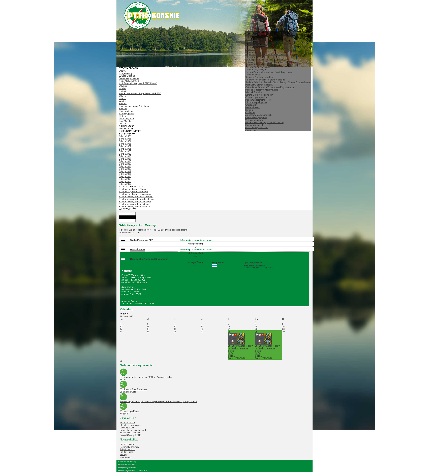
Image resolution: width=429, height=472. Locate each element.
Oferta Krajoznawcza (129, 78)
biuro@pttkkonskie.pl (137, 282)
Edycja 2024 (125, 141)
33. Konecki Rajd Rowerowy (133, 389)
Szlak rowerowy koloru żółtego (133, 204)
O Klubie (123, 86)
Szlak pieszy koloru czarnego (133, 191)
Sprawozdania (252, 39)
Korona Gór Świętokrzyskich (259, 95)
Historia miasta (127, 444)
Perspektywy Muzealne (256, 127)
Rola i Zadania (126, 111)
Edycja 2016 (125, 161)
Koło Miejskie (125, 121)
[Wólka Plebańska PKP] (123, 240)
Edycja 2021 (125, 149)
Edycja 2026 (125, 136)
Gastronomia (126, 457)
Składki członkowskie (130, 425)
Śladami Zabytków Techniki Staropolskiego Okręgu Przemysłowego (278, 82)
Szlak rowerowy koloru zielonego (135, 201)
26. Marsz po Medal (129, 411)
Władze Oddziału (127, 76)
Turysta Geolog (252, 74)
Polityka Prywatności (127, 467)
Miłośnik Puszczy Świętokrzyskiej (262, 90)
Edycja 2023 (125, 144)
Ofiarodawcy (251, 105)
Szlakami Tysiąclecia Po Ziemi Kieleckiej (265, 79)
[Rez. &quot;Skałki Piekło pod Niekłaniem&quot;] (123, 259)
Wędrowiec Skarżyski (255, 64)
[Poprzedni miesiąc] (123, 314)
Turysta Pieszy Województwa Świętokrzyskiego (268, 72)
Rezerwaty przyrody (129, 447)
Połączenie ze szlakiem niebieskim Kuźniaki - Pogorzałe (258, 266)
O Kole (122, 96)
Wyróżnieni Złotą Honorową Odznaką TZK (265, 59)
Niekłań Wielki (137, 249)
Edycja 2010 (125, 176)
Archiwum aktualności (127, 464)
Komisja (123, 108)
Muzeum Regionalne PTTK (258, 125)
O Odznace (250, 49)
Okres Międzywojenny (256, 117)
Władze (249, 37)
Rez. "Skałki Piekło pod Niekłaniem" (149, 259)
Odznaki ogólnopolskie (256, 97)
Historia (249, 110)
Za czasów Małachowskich (258, 115)
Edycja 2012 (125, 171)
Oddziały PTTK (127, 427)
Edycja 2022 (125, 146)
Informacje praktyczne (256, 102)
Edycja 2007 (125, 184)
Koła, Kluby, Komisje (129, 81)
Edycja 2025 (125, 138)
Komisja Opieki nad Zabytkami (134, 106)
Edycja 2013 (125, 169)
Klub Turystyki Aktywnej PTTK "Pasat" (138, 83)
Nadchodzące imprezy (127, 461)
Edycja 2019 (125, 154)
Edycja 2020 (125, 151)
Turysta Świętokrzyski (256, 69)
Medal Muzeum (252, 107)
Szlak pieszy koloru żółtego (132, 189)
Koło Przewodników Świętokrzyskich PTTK (140, 93)
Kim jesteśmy (125, 73)
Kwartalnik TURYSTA (130, 432)
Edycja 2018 (125, 156)
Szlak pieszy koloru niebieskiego (135, 194)
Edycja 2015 (125, 164)
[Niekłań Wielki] (123, 250)
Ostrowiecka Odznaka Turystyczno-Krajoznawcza (269, 87)
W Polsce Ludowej (254, 120)
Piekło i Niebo (126, 452)
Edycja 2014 (125, 166)
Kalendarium (251, 34)
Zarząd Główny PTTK (130, 435)
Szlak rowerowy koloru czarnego (134, 206)
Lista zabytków (126, 118)
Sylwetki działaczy (254, 42)
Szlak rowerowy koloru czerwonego (136, 196)
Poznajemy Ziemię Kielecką (258, 85)
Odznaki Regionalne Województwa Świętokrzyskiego (270, 62)
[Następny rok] (125, 314)
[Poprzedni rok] (121, 314)
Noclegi (123, 454)
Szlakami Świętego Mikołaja (259, 77)
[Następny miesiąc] (127, 314)
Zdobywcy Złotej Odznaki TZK (260, 57)
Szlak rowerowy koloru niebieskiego (136, 199)
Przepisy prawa (126, 113)
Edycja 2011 (125, 174)
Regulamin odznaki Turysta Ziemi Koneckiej (266, 54)
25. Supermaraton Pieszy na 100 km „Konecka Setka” (146, 377)
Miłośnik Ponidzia (253, 92)
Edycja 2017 (125, 159)
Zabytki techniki (127, 449)
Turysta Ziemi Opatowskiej (258, 67)
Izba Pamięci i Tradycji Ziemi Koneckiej (264, 122)
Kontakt (123, 91)
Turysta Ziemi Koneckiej (257, 47)
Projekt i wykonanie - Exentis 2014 (132, 470)
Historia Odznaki (253, 52)
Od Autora (250, 112)
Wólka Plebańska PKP (141, 240)
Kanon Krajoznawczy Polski (133, 430)
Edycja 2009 (125, 179)
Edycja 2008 (125, 181)
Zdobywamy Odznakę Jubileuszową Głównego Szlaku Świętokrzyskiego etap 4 (158, 401)
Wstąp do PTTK (127, 422)
